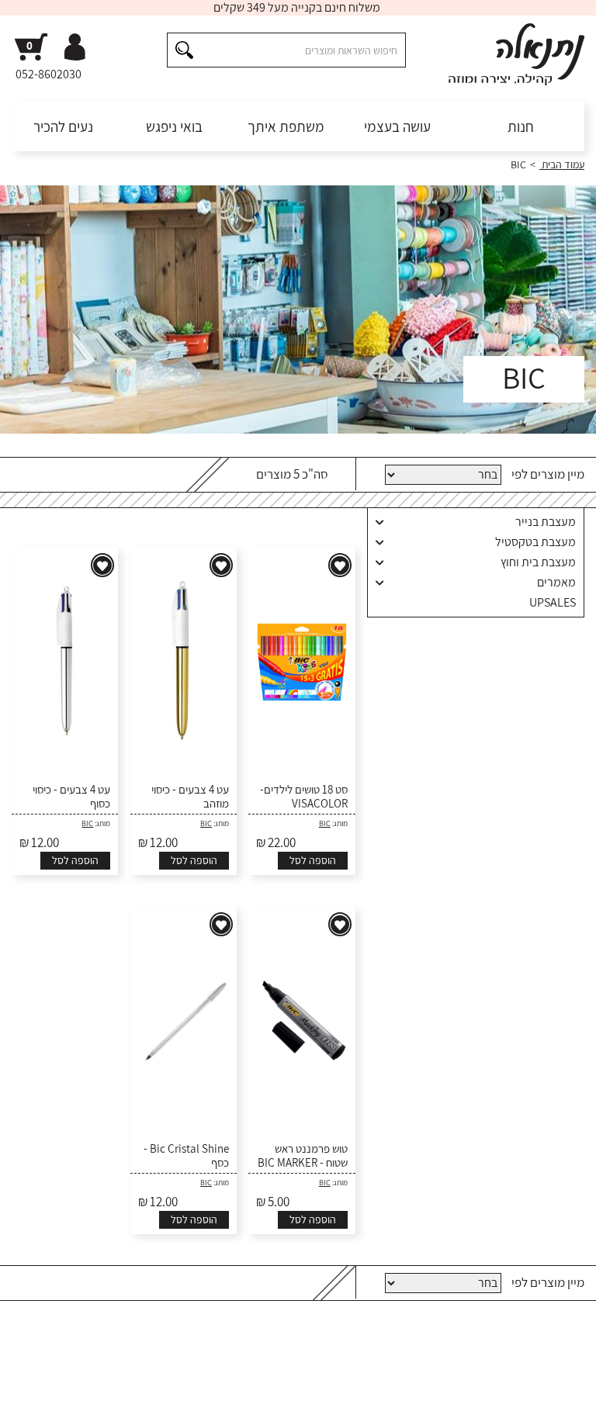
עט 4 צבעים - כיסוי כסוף (71, 797)
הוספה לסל (312, 860)
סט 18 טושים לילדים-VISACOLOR (303, 797)
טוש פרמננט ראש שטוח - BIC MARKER (302, 1156)
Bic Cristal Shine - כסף (186, 1156)
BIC (325, 823)
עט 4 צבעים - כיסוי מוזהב (190, 797)
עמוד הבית (561, 164)
